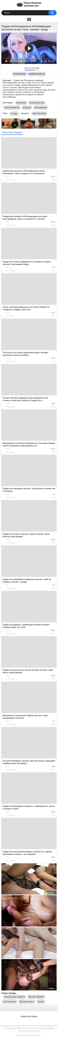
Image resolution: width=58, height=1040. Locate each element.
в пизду (14, 113)
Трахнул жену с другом (14, 997)
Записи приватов (11, 107)
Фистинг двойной (36, 997)
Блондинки (21, 103)
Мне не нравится (21, 68)
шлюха (41, 1001)
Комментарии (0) (36, 74)
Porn (39, 1035)
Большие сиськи (37, 103)
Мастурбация (41, 107)
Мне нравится (17, 68)
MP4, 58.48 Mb (39, 113)
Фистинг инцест (27, 1001)
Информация (19, 74)
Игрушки (27, 107)
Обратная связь (29, 1016)
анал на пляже (9, 1001)
